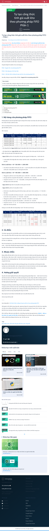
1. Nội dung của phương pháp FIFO (10, 107)
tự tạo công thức (26, 323)
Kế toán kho (25, 40)
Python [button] (9, 351)
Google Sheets (29, 513)
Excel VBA (17, 40)
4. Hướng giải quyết (7, 112)
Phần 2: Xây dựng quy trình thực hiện (10, 71)
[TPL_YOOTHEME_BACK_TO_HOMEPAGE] (22, 1)
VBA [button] (19, 351)
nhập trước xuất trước (9, 323)
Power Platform (29, 521)
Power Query (29, 516)
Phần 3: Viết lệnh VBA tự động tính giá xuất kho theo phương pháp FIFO (18, 74)
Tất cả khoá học (6, 485)
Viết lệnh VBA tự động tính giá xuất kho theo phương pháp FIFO (24, 303)
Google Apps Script (30, 510)
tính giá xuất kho (18, 323)
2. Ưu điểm (5, 109)
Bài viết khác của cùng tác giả (9, 342)
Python (27, 518)
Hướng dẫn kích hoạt (6, 488)
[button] (42, 1)
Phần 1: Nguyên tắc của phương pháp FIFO (11, 68)
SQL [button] (15, 351)
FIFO (3, 323)
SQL (27, 508)
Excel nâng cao (11, 40)
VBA (27, 503)
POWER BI (28, 505)
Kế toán (20, 40)
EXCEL (27, 500)
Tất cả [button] (4, 351)
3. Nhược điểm (6, 110)
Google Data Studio (30, 523)
